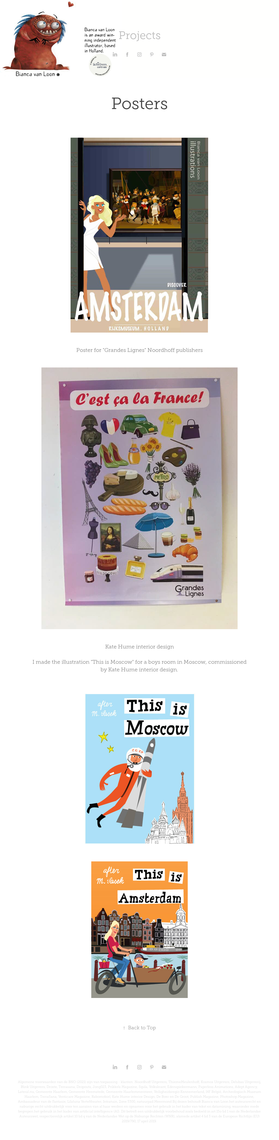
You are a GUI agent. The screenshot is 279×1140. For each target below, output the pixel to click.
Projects (140, 35)
